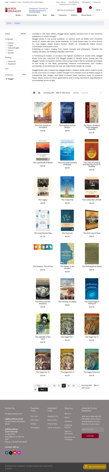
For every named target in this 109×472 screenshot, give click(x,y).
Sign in (74, 4)
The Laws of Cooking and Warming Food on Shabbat (92, 164)
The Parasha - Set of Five (43, 266)
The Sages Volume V (92, 372)
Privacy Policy (53, 424)
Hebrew (11, 43)
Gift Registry (86, 2)
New (45, 15)
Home (9, 23)
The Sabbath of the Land (43, 338)
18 (35, 389)
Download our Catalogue (70, 438)
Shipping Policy (53, 416)
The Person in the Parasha (67, 267)
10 (54, 386)
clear (24, 74)
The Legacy (42, 199)
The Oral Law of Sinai (91, 233)
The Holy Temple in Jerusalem (43, 126)
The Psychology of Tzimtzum (92, 302)
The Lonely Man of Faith (91, 199)
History (67, 417)
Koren (7, 2)
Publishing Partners (68, 426)
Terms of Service (54, 428)
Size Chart (34, 416)
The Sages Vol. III (43, 372)
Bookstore (68, 421)
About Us (68, 414)
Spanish (11, 53)
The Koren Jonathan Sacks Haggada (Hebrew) (92, 127)
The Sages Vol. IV (67, 372)
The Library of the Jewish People (32, 2)
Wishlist (33, 424)
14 (73, 386)
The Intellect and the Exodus (67, 126)
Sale (52, 15)
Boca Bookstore (74, 2)
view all (23, 33)
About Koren (86, 15)
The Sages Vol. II (91, 337)
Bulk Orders (35, 420)
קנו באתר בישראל (61, 2)
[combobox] (68, 10)
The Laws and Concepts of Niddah (67, 163)
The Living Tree (67, 199)
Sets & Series (32, 15)
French (10, 50)
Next (42, 389)
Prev (38, 386)
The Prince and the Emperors (42, 302)
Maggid (13, 2)
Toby (19, 2)
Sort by (76, 93)
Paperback (12, 64)
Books (18, 15)
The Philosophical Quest (92, 266)
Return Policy (52, 420)
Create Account (64, 4)
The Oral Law (67, 233)
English (10, 45)
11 (59, 386)
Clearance (63, 15)
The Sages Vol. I (67, 337)
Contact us (96, 2)
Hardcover (12, 61)
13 (68, 386)
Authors (74, 15)
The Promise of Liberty (67, 301)
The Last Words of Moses (43, 162)
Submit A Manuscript (69, 432)
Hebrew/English (13, 48)
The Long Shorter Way (43, 233)
